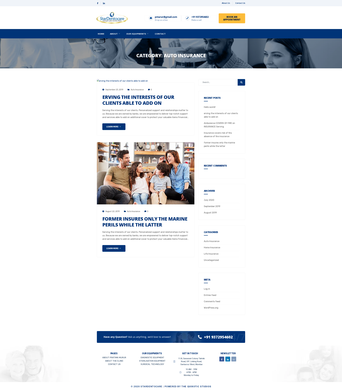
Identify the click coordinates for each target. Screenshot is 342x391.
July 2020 (209, 200)
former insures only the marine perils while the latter (144, 221)
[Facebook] (98, 3)
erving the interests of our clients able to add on (138, 100)
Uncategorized (211, 260)
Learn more (112, 127)
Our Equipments (136, 33)
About (114, 33)
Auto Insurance (137, 90)
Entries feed (210, 295)
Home (101, 33)
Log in (207, 289)
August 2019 (210, 212)
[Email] (233, 359)
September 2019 (212, 206)
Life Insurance (211, 254)
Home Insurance (212, 247)
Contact (160, 33)
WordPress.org (211, 307)
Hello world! (209, 107)
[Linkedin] (104, 3)
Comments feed (212, 301)
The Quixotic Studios (196, 386)
